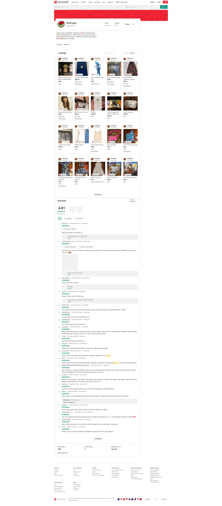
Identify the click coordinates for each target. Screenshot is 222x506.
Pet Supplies (115, 477)
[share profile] (133, 24)
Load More (98, 439)
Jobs (55, 484)
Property (75, 473)
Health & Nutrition (116, 473)
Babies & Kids (115, 471)
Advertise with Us (101, 498)
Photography (134, 477)
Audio (132, 475)
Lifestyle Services (58, 486)
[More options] (137, 24)
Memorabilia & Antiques (156, 477)
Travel (151, 478)
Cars (74, 470)
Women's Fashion (97, 470)
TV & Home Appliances (136, 478)
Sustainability (89, 498)
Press (83, 498)
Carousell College (58, 475)
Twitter (55, 471)
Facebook (56, 470)
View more (98, 194)
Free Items (75, 489)
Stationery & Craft (154, 475)
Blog (55, 473)
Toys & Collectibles (154, 470)
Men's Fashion (96, 473)
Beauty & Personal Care (98, 475)
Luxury (94, 471)
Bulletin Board (76, 486)
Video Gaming (134, 471)
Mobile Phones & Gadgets (137, 473)
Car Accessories (77, 471)
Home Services (57, 489)
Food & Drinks (115, 475)
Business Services (58, 488)
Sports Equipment (154, 480)
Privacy (112, 498)
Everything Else (77, 484)
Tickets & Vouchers (154, 482)
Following (75, 488)
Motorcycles (76, 475)
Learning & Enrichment (59, 491)
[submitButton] (164, 7)
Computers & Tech (135, 470)
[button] (71, 26)
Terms (107, 498)
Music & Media (153, 471)
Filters (132, 53)
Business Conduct (72, 500)
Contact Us (78, 498)
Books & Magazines (155, 473)
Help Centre (71, 498)
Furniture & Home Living (117, 470)
